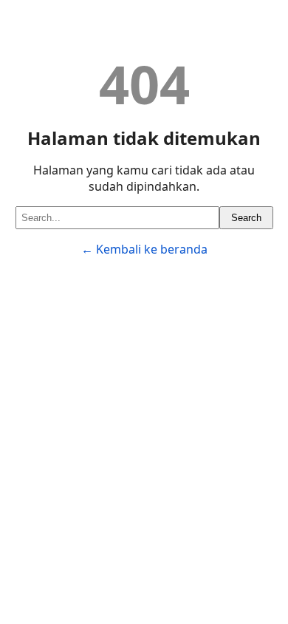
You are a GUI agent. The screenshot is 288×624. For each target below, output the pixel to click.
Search (246, 217)
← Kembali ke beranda (144, 249)
